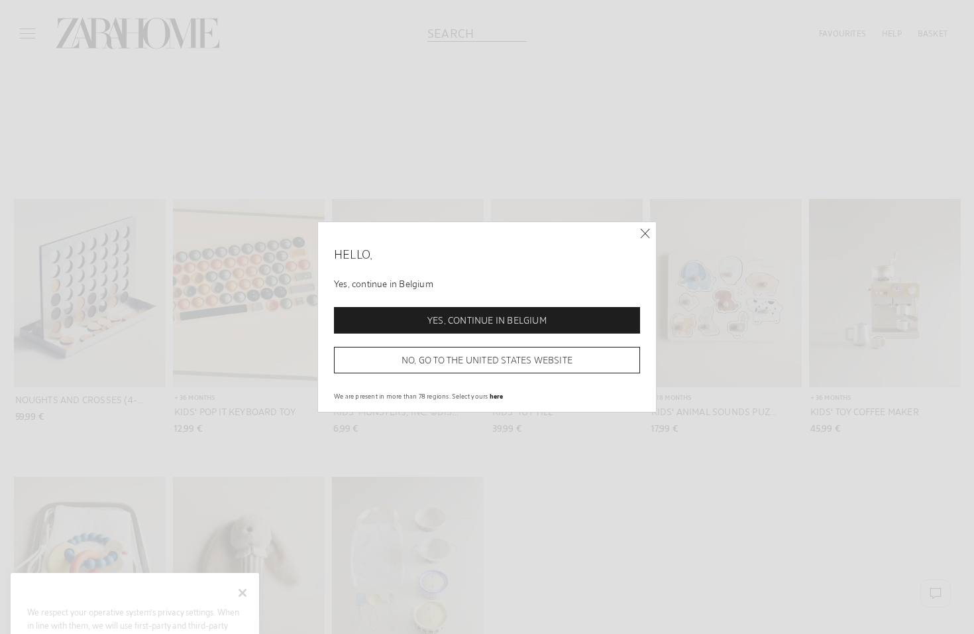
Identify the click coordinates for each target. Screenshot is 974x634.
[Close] (645, 233)
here (497, 396)
